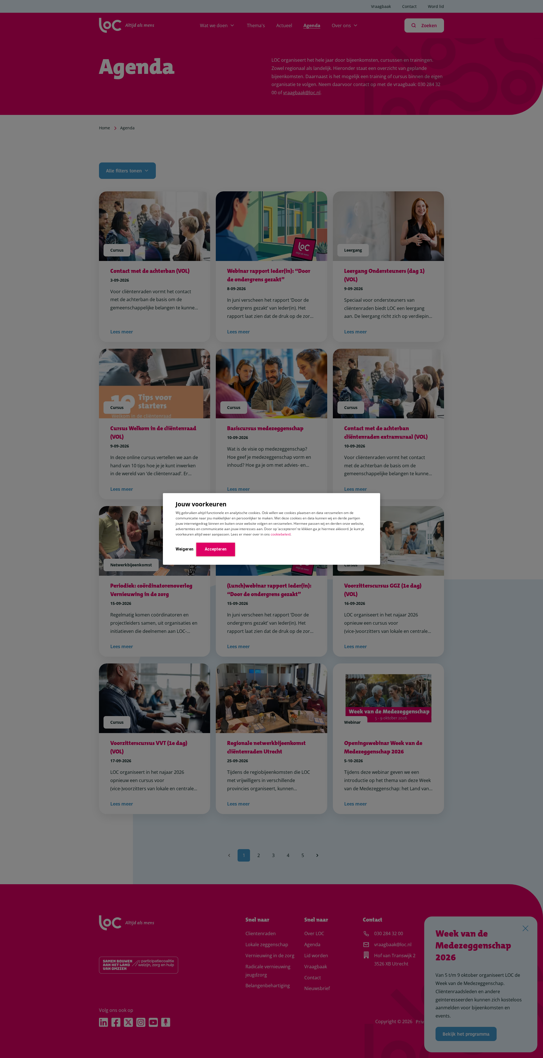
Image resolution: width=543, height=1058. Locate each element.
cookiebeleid (280, 534)
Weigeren (184, 549)
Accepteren (216, 549)
